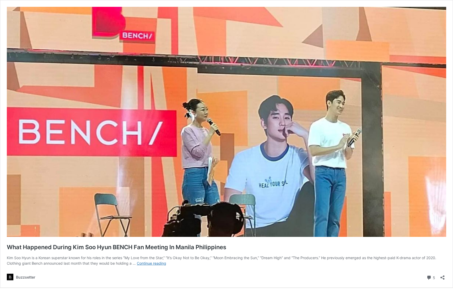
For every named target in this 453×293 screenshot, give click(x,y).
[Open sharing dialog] (442, 276)
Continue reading (151, 263)
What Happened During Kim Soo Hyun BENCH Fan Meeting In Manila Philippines (116, 247)
